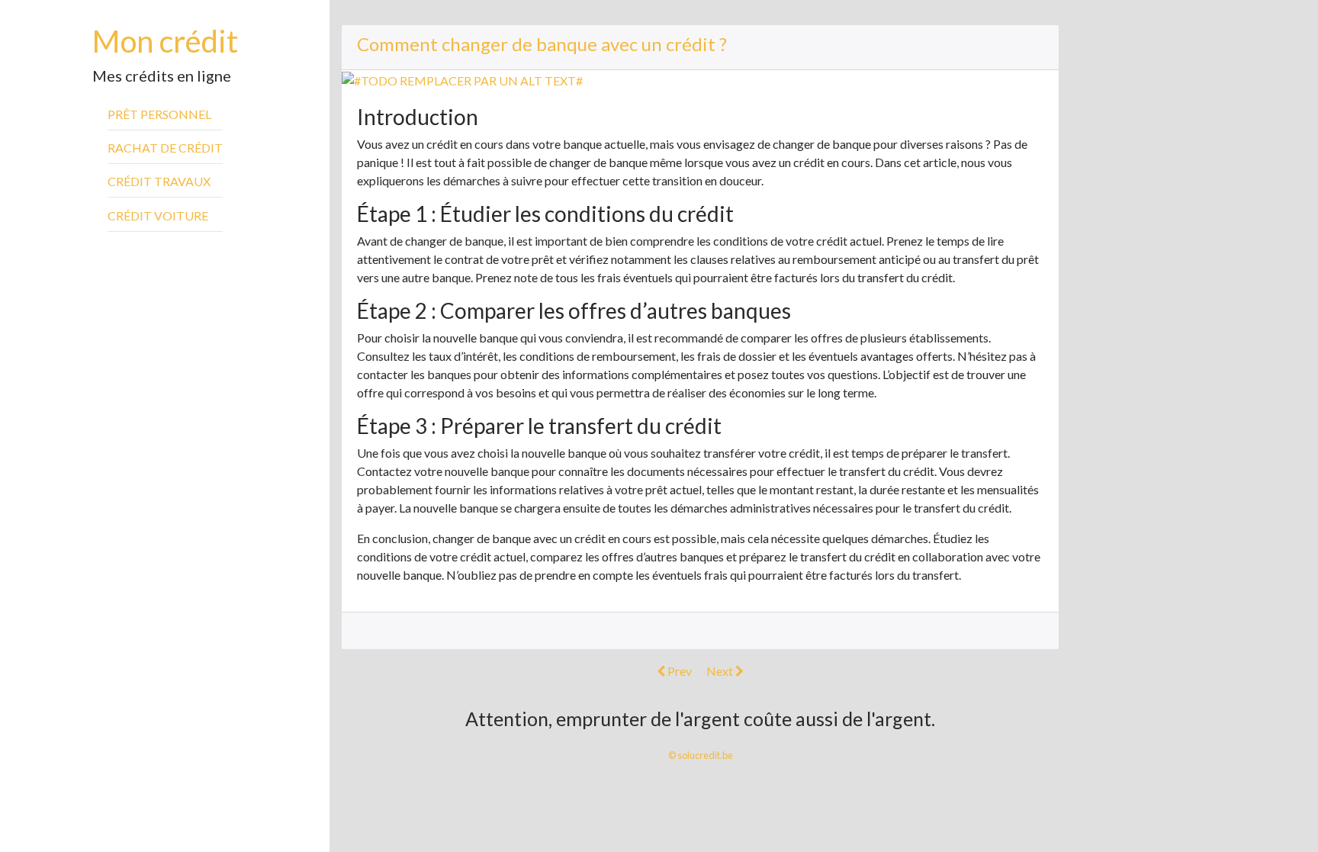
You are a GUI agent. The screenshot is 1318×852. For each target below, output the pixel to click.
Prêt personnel (159, 114)
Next (720, 671)
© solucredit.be (700, 755)
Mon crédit (165, 41)
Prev (678, 671)
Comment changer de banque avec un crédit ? (542, 44)
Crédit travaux (159, 181)
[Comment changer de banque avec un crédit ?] (462, 79)
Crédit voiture (158, 215)
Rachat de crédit (165, 147)
